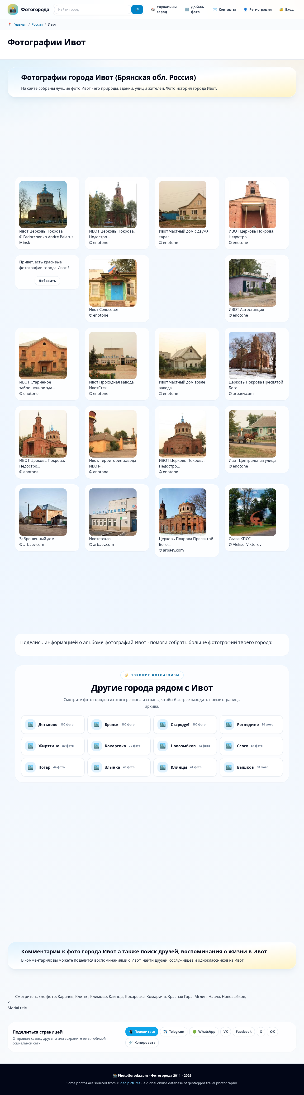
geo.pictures (130, 1083)
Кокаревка (135, 996)
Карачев (65, 996)
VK (225, 1031)
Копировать (142, 1042)
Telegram (173, 1031)
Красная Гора (180, 996)
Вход (286, 9)
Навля (214, 996)
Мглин (201, 996)
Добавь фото (194, 9)
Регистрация (257, 9)
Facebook (244, 1031)
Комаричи (156, 996)
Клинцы (116, 996)
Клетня (81, 996)
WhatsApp (203, 1031)
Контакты (224, 9)
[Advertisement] (150, 138)
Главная (20, 24)
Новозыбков (233, 996)
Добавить (47, 280)
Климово (98, 996)
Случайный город (164, 9)
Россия (37, 24)
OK (272, 1031)
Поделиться (141, 1031)
